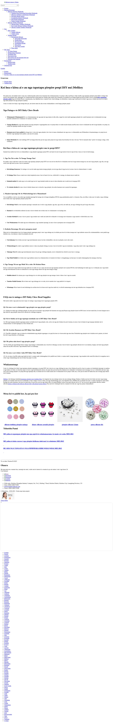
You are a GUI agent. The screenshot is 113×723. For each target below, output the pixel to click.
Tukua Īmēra (4, 500)
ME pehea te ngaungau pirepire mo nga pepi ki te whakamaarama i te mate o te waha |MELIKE (38, 434)
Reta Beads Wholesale (17, 19)
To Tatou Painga (12, 51)
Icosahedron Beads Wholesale (19, 18)
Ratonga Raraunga (9, 10)
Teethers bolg (11, 64)
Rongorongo (7, 60)
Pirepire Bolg (11, 62)
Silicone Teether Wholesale (15, 22)
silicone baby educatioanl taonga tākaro (35, 384)
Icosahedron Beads (20, 43)
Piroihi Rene (18, 40)
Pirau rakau (14, 48)
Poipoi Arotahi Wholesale (18, 21)
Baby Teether (11, 30)
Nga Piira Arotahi (20, 46)
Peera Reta (18, 45)
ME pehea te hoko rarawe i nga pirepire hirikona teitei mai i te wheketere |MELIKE (33, 441)
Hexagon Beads (19, 41)
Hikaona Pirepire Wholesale (15, 11)
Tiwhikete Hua (12, 54)
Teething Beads (12, 35)
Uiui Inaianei (4, 471)
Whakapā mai (8, 65)
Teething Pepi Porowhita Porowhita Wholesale (24, 13)
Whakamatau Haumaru (14, 53)
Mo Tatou (7, 49)
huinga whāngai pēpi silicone (16, 384)
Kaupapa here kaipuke (14, 59)
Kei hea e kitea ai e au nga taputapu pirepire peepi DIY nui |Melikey (23, 74)
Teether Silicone (15, 32)
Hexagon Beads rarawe (17, 16)
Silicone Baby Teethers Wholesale (20, 24)
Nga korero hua (12, 56)
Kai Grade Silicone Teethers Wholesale (22, 26)
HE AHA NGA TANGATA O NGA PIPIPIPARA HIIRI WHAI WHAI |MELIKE (32, 448)
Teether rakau (15, 34)
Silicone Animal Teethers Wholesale (21, 27)
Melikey (5, 379)
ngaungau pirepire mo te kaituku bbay (31, 379)
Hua (5, 29)
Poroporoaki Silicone (17, 37)
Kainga (6, 8)
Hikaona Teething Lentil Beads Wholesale (23, 15)
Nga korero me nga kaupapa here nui (18, 57)
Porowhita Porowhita (21, 38)
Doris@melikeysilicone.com (12, 486)
